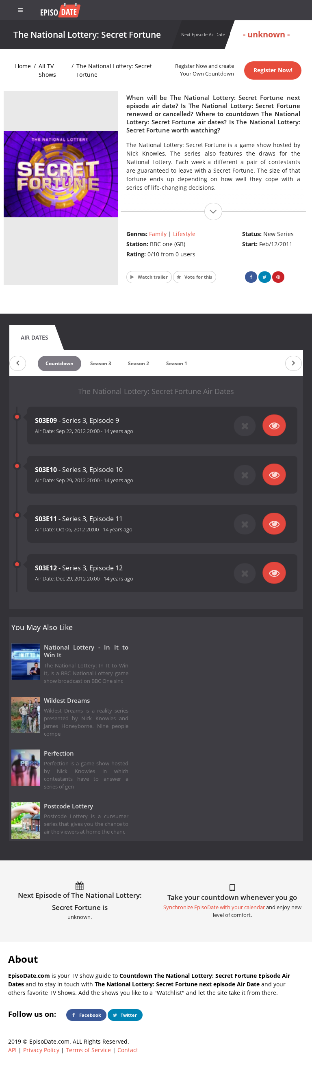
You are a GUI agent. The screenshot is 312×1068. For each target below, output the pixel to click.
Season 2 (138, 363)
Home (23, 66)
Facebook (89, 1015)
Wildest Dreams (67, 700)
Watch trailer (152, 277)
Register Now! (273, 70)
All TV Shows (47, 70)
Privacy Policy (41, 1050)
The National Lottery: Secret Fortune (114, 70)
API (12, 1050)
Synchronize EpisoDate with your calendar (214, 907)
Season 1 (176, 363)
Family (158, 234)
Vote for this (197, 277)
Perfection (59, 753)
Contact (127, 1050)
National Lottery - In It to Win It (86, 651)
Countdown (60, 363)
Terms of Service (88, 1050)
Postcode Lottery (68, 806)
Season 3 (100, 363)
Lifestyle (184, 234)
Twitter (128, 1015)
